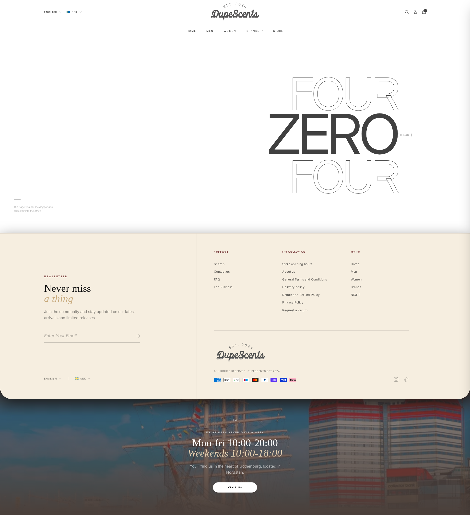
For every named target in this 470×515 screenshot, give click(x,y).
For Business (223, 287)
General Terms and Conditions (304, 279)
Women (230, 30)
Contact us (222, 271)
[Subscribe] (137, 336)
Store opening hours (297, 264)
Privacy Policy (292, 302)
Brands (253, 30)
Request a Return (294, 310)
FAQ (217, 279)
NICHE (278, 30)
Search (219, 264)
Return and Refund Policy (301, 295)
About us (288, 271)
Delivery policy (293, 287)
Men (209, 30)
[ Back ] (405, 135)
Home (191, 30)
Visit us (235, 487)
